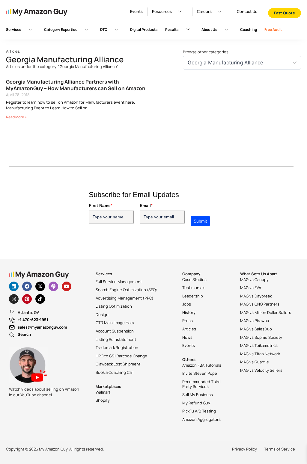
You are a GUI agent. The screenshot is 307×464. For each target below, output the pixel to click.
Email (146, 205)
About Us (209, 29)
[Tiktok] (40, 299)
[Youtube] (66, 286)
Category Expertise (60, 29)
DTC (103, 29)
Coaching (248, 29)
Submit (200, 221)
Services (13, 29)
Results (172, 29)
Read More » (16, 117)
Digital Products (144, 29)
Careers (204, 11)
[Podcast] (53, 286)
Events (136, 11)
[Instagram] (14, 299)
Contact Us (247, 11)
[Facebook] (27, 286)
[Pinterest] (27, 299)
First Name (100, 205)
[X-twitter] (40, 286)
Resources (162, 11)
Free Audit (273, 29)
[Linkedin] (14, 286)
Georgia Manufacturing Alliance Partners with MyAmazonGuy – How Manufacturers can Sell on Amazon (75, 85)
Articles (13, 51)
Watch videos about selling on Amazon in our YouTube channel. (44, 392)
